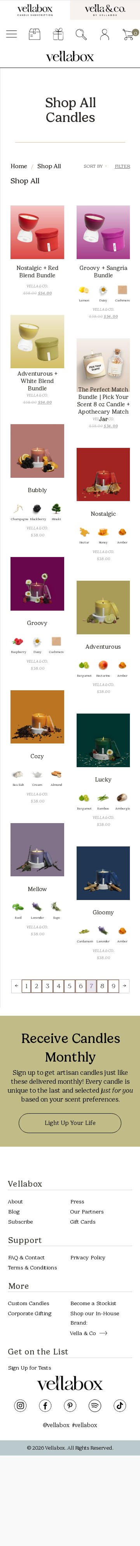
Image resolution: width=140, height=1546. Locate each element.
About (15, 1201)
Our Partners (86, 1211)
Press (77, 1201)
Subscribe (20, 1221)
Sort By (95, 166)
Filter (122, 166)
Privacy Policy (87, 1257)
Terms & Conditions (32, 1267)
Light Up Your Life (70, 1122)
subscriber (35, 35)
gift (58, 35)
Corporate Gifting (29, 1313)
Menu (11, 35)
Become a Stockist (93, 1303)
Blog (13, 1211)
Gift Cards (82, 1221)
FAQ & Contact (26, 1257)
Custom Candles (28, 1303)
